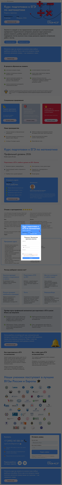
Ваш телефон (24, 245)
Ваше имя (24, 241)
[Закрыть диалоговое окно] (61, 1)
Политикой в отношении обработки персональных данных (31, 255)
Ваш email (24, 249)
